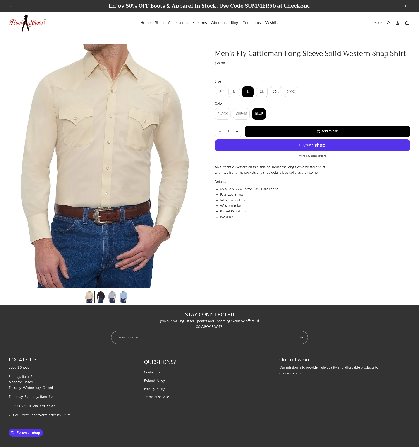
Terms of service (156, 397)
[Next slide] (405, 6)
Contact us (152, 372)
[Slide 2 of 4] (101, 297)
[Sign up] (301, 337)
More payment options (312, 155)
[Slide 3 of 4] (112, 297)
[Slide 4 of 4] (123, 297)
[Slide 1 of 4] (89, 297)
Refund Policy (154, 381)
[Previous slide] (10, 6)
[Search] (388, 23)
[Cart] (407, 23)
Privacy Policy (154, 389)
